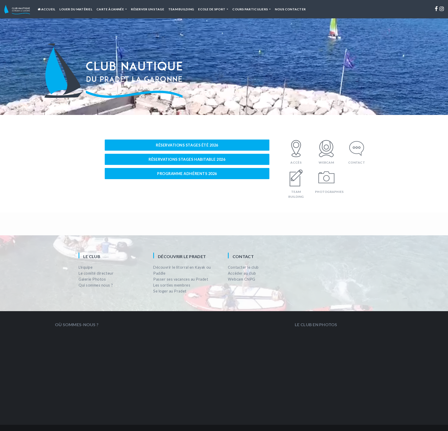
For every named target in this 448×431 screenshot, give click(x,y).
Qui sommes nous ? (96, 285)
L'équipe (86, 267)
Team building (181, 9)
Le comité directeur (96, 273)
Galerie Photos (92, 279)
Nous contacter (290, 9)
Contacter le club (243, 267)
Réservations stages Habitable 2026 (187, 159)
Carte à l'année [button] (110, 9)
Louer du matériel (75, 9)
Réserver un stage (147, 9)
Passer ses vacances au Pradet (180, 279)
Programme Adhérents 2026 (187, 173)
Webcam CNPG (241, 279)
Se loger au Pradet (170, 291)
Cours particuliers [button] (250, 9)
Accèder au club (242, 273)
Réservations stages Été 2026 (187, 145)
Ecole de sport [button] (212, 9)
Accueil (47, 9)
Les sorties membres (171, 285)
